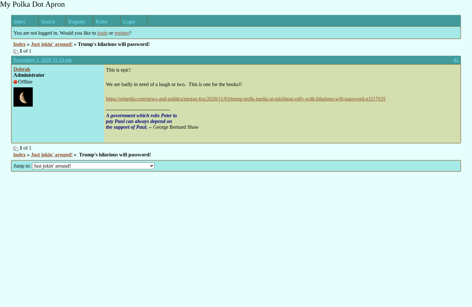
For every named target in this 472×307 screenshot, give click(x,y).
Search (48, 21)
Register (76, 21)
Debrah (21, 69)
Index (19, 21)
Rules (101, 21)
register (121, 33)
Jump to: (22, 166)
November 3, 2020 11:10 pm (42, 60)
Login (129, 21)
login (102, 33)
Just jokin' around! (52, 44)
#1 (456, 60)
